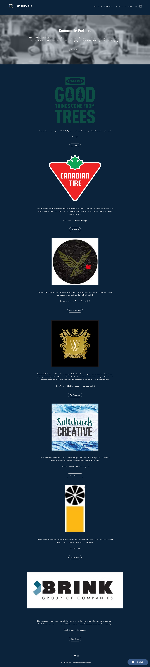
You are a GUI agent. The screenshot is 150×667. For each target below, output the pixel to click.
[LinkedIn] (78, 656)
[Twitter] (75, 656)
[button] (140, 6)
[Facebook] (72, 656)
